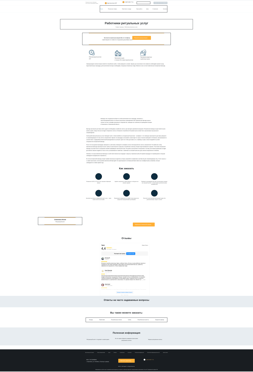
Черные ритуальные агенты (155, 339)
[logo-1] (89, 6)
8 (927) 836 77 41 (129, 2)
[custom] (149, 3)
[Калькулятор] (138, 3)
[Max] (142, 3)
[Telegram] (145, 3)
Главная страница (119, 27)
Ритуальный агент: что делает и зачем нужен (98, 339)
